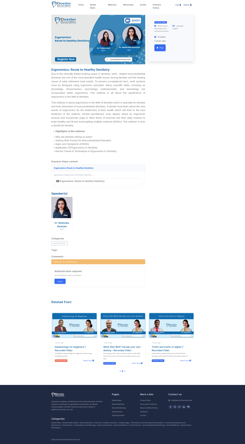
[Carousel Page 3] (124, 371)
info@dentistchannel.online (181, 400)
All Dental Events (118, 415)
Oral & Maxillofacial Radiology (154, 425)
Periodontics (67, 425)
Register (186, 5)
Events (143, 5)
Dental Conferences (104, 425)
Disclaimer (144, 412)
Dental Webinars (118, 404)
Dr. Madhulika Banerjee (62, 225)
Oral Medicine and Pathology (85, 425)
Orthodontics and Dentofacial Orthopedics (147, 422)
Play (161, 47)
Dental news (93, 6)
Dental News (116, 400)
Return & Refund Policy (149, 408)
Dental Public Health (70, 422)
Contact (143, 415)
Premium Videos (157, 6)
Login (177, 5)
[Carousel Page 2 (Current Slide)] (122, 371)
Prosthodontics (135, 425)
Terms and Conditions (148, 404)
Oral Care (98, 422)
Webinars (112, 5)
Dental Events (117, 412)
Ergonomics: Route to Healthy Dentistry (73, 168)
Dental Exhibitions (121, 425)
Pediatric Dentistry (110, 422)
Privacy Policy (145, 400)
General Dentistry (59, 243)
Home (81, 5)
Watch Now (87, 360)
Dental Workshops (119, 408)
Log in (60, 281)
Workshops (128, 5)
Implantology (124, 422)
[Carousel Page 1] (120, 371)
